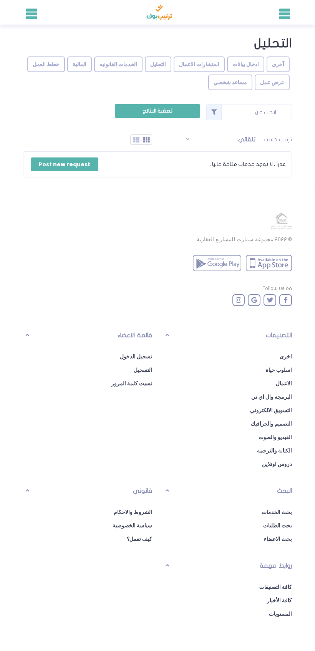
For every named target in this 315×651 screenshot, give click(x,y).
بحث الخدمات (277, 512)
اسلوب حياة (279, 370)
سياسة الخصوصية (132, 525)
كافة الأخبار (279, 600)
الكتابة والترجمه (274, 450)
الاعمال (284, 383)
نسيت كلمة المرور (131, 383)
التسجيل (143, 370)
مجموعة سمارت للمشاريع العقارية (235, 239)
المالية (79, 64)
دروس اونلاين (277, 464)
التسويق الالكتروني (271, 410)
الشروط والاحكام (133, 512)
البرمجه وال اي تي (271, 397)
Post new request (64, 164)
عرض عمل (272, 82)
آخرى (278, 64)
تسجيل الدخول (136, 356)
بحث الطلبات (277, 525)
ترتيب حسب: (277, 139)
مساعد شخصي (230, 82)
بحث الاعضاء (278, 539)
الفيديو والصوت (275, 437)
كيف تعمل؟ (139, 539)
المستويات (280, 614)
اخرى (286, 356)
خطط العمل (46, 64)
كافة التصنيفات (275, 587)
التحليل (158, 64)
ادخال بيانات (245, 64)
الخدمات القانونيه (118, 64)
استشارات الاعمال (199, 64)
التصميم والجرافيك (271, 423)
